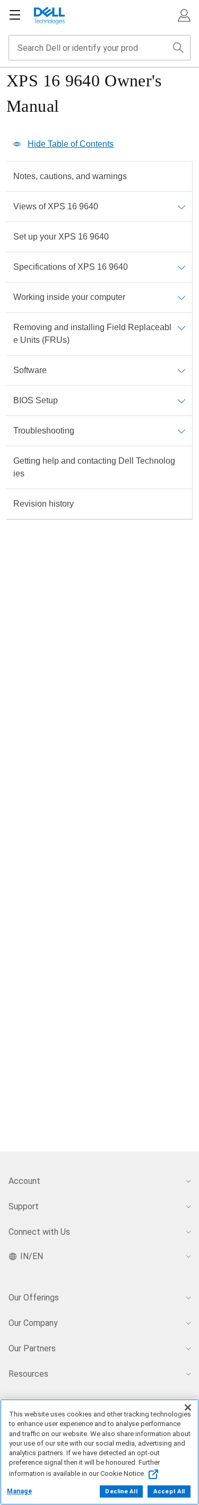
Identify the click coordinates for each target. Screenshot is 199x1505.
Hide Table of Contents (71, 143)
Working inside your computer (69, 297)
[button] (184, 15)
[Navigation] (15, 15)
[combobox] (99, 47)
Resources (28, 1374)
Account (24, 1181)
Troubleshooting (43, 430)
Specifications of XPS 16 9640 (70, 266)
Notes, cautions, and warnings (70, 176)
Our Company (33, 1323)
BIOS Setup (35, 400)
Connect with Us (39, 1232)
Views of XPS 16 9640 (55, 206)
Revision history (43, 503)
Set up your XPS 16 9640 (61, 236)
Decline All (121, 1491)
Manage (19, 1491)
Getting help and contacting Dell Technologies (94, 467)
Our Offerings (33, 1297)
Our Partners (32, 1348)
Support (23, 1206)
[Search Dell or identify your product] (178, 48)
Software (30, 370)
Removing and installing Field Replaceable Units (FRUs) (92, 333)
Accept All (169, 1491)
